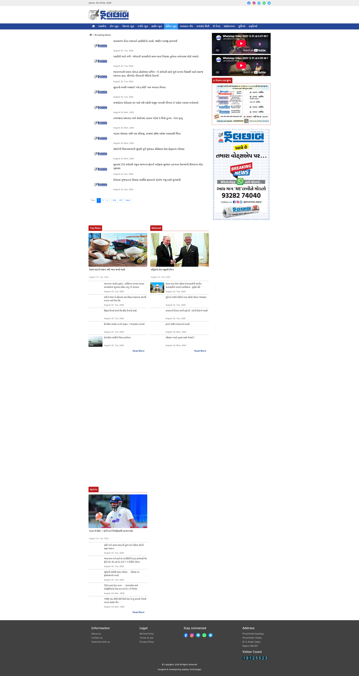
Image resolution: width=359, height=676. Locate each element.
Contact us (97, 637)
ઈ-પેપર (216, 26)
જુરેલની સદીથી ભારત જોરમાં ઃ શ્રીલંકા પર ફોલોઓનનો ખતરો (121, 574)
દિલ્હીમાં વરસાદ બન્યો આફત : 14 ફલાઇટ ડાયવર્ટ (124, 324)
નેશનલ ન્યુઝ (128, 26)
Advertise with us (100, 641)
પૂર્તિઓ (241, 26)
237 (121, 200)
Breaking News (103, 34)
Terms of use (146, 637)
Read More (138, 351)
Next (128, 200)
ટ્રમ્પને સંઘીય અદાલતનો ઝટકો (178, 324)
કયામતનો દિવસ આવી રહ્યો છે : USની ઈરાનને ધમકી (187, 310)
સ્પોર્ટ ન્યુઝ (143, 26)
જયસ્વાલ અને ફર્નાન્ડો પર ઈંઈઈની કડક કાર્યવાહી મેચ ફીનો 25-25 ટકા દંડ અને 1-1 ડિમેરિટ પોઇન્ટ (125, 560)
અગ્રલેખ (102, 26)
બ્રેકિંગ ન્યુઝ (171, 26)
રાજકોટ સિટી (202, 26)
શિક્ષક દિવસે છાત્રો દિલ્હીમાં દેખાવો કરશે (120, 310)
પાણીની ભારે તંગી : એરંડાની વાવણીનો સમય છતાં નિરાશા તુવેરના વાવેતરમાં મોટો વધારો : (156, 56)
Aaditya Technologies (191, 669)
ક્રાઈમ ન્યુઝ (156, 26)
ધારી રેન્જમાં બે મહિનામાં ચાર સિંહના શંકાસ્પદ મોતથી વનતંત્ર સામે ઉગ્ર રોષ (125, 299)
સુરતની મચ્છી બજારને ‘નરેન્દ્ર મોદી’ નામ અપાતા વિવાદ (139, 87)
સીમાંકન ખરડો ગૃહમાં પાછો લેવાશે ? (180, 337)
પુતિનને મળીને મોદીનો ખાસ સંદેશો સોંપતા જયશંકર (186, 297)
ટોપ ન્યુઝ (114, 26)
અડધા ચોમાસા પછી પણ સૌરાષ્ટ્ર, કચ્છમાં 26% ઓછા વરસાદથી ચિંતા (147, 133)
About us (96, 633)
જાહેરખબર (229, 26)
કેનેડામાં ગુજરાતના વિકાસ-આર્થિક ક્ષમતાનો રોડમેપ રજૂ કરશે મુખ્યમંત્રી (147, 180)
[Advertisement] (241, 351)
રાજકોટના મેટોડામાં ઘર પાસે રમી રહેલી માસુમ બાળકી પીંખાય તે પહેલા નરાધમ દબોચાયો (155, 103)
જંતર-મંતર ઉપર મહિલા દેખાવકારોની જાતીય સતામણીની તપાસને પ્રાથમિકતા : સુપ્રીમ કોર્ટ (183, 286)
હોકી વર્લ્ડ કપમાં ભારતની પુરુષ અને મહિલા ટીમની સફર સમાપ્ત (124, 547)
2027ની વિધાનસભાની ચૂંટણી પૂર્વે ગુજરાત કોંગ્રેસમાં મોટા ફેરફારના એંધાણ (148, 149)
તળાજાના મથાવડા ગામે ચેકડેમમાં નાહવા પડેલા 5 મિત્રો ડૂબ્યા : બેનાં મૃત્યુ (148, 118)
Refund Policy (147, 633)
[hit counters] (255, 658)
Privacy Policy (147, 641)
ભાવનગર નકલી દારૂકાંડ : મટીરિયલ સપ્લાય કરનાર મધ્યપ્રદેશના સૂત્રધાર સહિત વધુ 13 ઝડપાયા (124, 286)
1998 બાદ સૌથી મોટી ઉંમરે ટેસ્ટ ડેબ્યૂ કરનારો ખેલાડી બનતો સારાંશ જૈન (125, 601)
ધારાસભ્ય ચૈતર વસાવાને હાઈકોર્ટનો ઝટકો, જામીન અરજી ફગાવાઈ (145, 41)
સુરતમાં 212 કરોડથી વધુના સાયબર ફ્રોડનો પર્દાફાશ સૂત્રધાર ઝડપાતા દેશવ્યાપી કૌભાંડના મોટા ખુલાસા (158, 166)
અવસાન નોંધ (186, 26)
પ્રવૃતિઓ (253, 26)
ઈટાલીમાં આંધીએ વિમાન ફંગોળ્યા (117, 337)
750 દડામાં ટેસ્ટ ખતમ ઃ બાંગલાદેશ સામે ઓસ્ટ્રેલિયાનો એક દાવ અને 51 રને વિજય (121, 587)
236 (114, 200)
